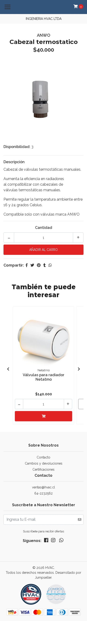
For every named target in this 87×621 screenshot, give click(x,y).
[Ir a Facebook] (46, 541)
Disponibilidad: (16, 146)
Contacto (43, 457)
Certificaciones (43, 469)
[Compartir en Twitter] (32, 265)
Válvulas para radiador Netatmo (43, 377)
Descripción (14, 162)
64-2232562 (43, 493)
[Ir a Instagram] (53, 541)
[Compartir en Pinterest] (39, 265)
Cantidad (43, 227)
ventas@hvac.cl (43, 487)
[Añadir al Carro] (43, 416)
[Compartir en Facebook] (27, 265)
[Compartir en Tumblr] (44, 265)
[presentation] (8, 369)
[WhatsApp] (61, 541)
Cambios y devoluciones (43, 463)
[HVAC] (43, 596)
